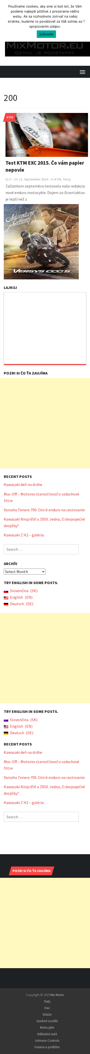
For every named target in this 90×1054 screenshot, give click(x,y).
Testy (67, 173)
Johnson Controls (47, 1034)
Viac (47, 1001)
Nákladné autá (47, 1027)
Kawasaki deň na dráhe (23, 477)
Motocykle (47, 1021)
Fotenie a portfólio (47, 1040)
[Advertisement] (45, 416)
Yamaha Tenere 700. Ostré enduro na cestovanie (44, 503)
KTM (10, 110)
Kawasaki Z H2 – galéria (24, 528)
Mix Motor (57, 988)
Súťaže (47, 1008)
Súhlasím (46, 34)
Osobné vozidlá (47, 1014)
